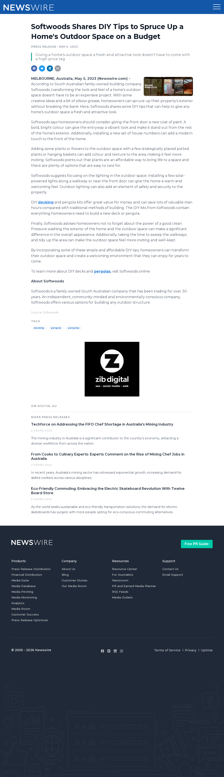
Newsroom (120, 580)
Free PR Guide (197, 544)
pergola (56, 328)
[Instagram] (121, 651)
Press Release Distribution (31, 569)
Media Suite (20, 580)
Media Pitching (22, 591)
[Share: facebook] (34, 68)
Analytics (17, 603)
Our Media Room (74, 586)
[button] (216, 7)
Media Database (23, 586)
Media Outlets (122, 597)
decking (39, 328)
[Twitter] (108, 651)
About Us (68, 569)
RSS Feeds (120, 591)
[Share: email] (57, 68)
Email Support (172, 574)
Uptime (207, 650)
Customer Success (25, 614)
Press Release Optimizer (29, 620)
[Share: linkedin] (50, 68)
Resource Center (124, 569)
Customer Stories (75, 580)
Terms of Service (167, 650)
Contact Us (170, 569)
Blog (65, 574)
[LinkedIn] (115, 651)
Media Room (20, 608)
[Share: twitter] (42, 68)
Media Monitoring (24, 597)
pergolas (73, 328)
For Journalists (122, 574)
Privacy (190, 650)
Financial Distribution (26, 574)
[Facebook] (102, 651)
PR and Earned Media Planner (134, 586)
